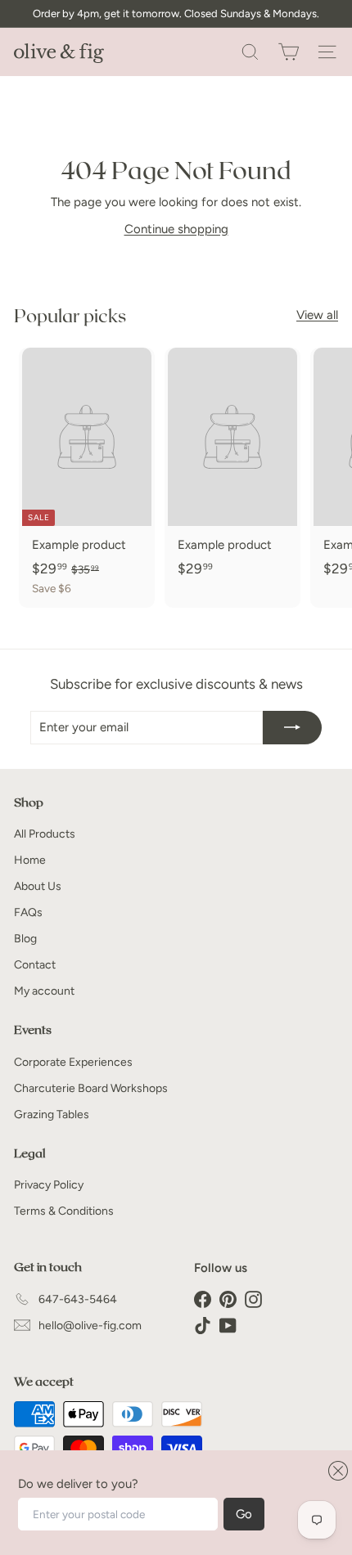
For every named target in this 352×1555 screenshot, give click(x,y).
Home (30, 860)
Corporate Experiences (73, 1062)
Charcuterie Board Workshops (91, 1088)
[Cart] (288, 52)
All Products (44, 834)
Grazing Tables (51, 1114)
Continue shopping (176, 229)
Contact (35, 965)
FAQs (28, 912)
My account (44, 991)
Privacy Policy (48, 1185)
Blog (25, 939)
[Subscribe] (292, 727)
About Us (37, 886)
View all (317, 315)
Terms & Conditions (64, 1211)
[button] (336, 1470)
